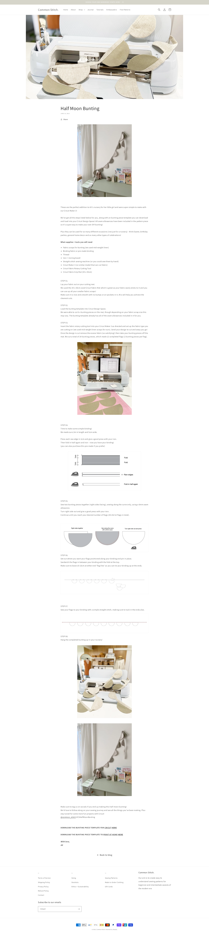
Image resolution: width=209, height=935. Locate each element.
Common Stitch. (100, 929)
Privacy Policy (43, 886)
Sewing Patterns (111, 878)
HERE (114, 827)
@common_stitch (68, 817)
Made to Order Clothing (114, 882)
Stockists (74, 882)
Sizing (73, 878)
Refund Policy (43, 891)
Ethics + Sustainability (80, 886)
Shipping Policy (44, 882)
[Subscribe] (78, 909)
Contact (41, 895)
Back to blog (106, 855)
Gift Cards (109, 886)
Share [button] (65, 119)
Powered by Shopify (111, 929)
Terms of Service (44, 878)
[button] (81, 9)
